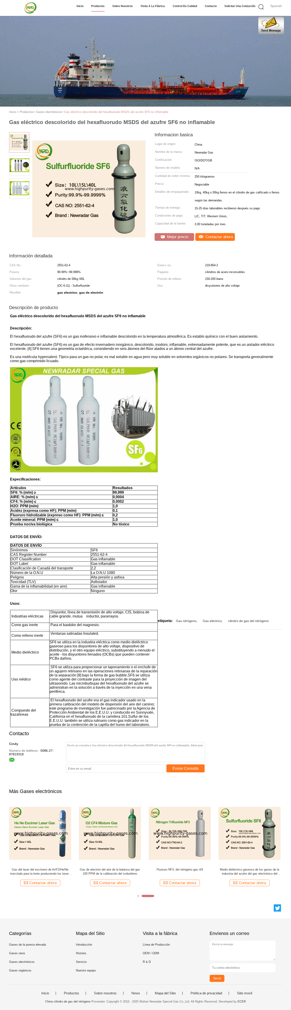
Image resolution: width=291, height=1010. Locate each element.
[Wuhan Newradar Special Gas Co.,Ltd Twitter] (277, 908)
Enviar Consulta (185, 768)
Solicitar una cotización (239, 6)
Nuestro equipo (86, 970)
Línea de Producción (156, 944)
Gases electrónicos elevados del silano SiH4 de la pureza (179, 871)
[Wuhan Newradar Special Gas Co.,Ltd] (31, 8)
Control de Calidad (185, 6)
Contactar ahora (218, 237)
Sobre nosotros (122, 6)
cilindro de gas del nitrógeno (248, 621)
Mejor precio (177, 237)
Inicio (80, 6)
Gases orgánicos (20, 970)
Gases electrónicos (22, 962)
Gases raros (17, 953)
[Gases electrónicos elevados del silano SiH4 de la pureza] (180, 833)
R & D (147, 962)
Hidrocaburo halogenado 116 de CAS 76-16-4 (40, 869)
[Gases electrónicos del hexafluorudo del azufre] (110, 833)
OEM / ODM (151, 953)
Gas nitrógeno (186, 621)
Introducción (84, 944)
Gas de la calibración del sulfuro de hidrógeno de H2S (250, 871)
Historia (81, 953)
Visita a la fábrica (152, 6)
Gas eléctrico (212, 621)
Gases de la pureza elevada (27, 944)
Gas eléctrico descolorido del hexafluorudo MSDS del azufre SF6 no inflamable (116, 112)
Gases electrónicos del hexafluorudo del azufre (110, 869)
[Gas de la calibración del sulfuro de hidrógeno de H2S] (249, 833)
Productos (98, 6)
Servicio (81, 962)
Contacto (211, 6)
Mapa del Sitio (165, 993)
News (135, 993)
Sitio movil (244, 993)
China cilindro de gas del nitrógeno (67, 1001)
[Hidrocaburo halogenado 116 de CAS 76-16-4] (40, 833)
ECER (242, 1001)
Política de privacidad (206, 993)
